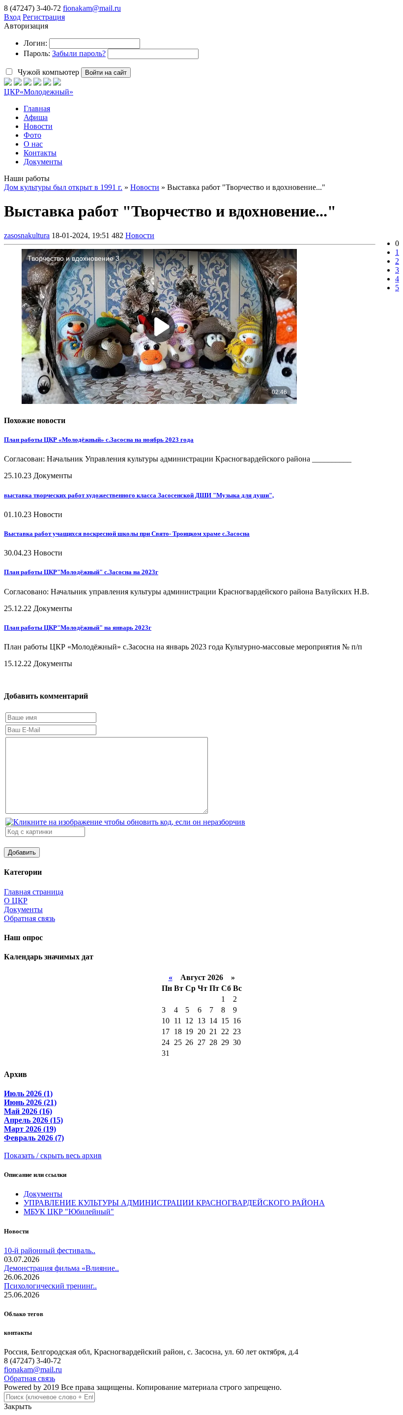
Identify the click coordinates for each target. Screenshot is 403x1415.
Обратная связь (29, 918)
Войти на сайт (106, 72)
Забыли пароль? (79, 53)
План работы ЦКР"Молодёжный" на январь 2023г (77, 627)
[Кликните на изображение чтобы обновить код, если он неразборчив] (125, 822)
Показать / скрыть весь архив (53, 1155)
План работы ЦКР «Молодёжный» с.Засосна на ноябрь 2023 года (99, 439)
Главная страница (33, 892)
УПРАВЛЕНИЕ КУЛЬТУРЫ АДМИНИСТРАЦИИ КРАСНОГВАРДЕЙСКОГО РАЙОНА (174, 1203)
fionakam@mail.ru (92, 8)
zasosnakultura (27, 235)
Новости (139, 235)
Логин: (35, 43)
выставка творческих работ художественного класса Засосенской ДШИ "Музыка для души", (139, 495)
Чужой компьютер (47, 72)
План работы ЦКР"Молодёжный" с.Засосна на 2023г (81, 572)
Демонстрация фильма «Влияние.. (61, 1268)
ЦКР (38, 92)
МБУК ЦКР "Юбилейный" (69, 1211)
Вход (12, 17)
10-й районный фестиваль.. (49, 1250)
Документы (23, 909)
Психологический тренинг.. (50, 1286)
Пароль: (37, 53)
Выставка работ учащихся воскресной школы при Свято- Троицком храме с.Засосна (127, 533)
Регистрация (44, 17)
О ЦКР (16, 900)
